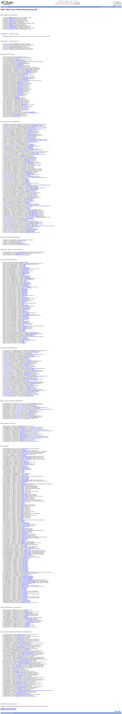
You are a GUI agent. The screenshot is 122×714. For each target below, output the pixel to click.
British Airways (7, 360)
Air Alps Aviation (6, 43)
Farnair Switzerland (7, 392)
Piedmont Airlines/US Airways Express (11, 222)
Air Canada (6, 134)
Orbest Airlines (19, 403)
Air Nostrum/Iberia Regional (9, 223)
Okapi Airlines (5, 47)
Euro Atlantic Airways (22, 404)
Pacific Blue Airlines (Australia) (37, 437)
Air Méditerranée (7, 361)
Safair (5, 379)
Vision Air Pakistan (7, 183)
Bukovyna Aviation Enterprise (22, 408)
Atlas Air (32, 426)
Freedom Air (19, 406)
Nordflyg (5, 396)
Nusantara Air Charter (21, 407)
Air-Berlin (6, 178)
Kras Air (5, 355)
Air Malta (17, 413)
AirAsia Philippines (7, 176)
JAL (5, 380)
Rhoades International (8, 228)
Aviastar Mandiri (7, 389)
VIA (16, 414)
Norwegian (6, 367)
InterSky (5, 395)
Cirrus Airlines (5, 48)
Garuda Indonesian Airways (9, 370)
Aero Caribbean (34, 435)
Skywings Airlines (18, 411)
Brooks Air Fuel (6, 49)
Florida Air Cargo (7, 232)
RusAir (5, 203)
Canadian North (7, 366)
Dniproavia (6, 359)
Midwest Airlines (7, 378)
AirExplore (18, 415)
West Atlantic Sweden (8, 216)
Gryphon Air (32, 438)
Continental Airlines (7, 369)
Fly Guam (5, 46)
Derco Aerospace (7, 386)
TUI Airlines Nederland (38, 436)
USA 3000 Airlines (7, 153)
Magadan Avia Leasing (8, 127)
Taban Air (6, 201)
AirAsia (5, 365)
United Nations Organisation (34, 441)
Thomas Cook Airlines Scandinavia (40, 430)
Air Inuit (5, 220)
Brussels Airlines (7, 368)
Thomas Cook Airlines (20, 409)
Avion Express (17, 410)
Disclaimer (12, 709)
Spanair (4, 45)
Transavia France (35, 434)
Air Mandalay (6, 218)
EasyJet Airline (7, 174)
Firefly (5, 372)
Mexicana (6, 155)
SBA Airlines (30, 431)
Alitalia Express (7, 382)
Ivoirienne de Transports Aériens (22, 217)
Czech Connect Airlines (7, 44)
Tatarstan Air (6, 144)
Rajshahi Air (6, 353)
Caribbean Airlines (31, 439)
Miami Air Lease (7, 227)
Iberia (5, 364)
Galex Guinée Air (7, 219)
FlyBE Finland (7, 393)
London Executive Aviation (9, 205)
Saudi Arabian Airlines (33, 427)
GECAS (5, 358)
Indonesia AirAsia (7, 175)
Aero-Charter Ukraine (8, 145)
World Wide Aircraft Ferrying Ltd (10, 394)
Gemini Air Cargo (7, 356)
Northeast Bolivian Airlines (9, 229)
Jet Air (17, 418)
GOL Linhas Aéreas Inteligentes (10, 376)
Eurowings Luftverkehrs (8, 383)
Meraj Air (18, 405)
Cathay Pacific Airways (8, 354)
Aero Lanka (6, 391)
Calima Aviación (19, 416)
